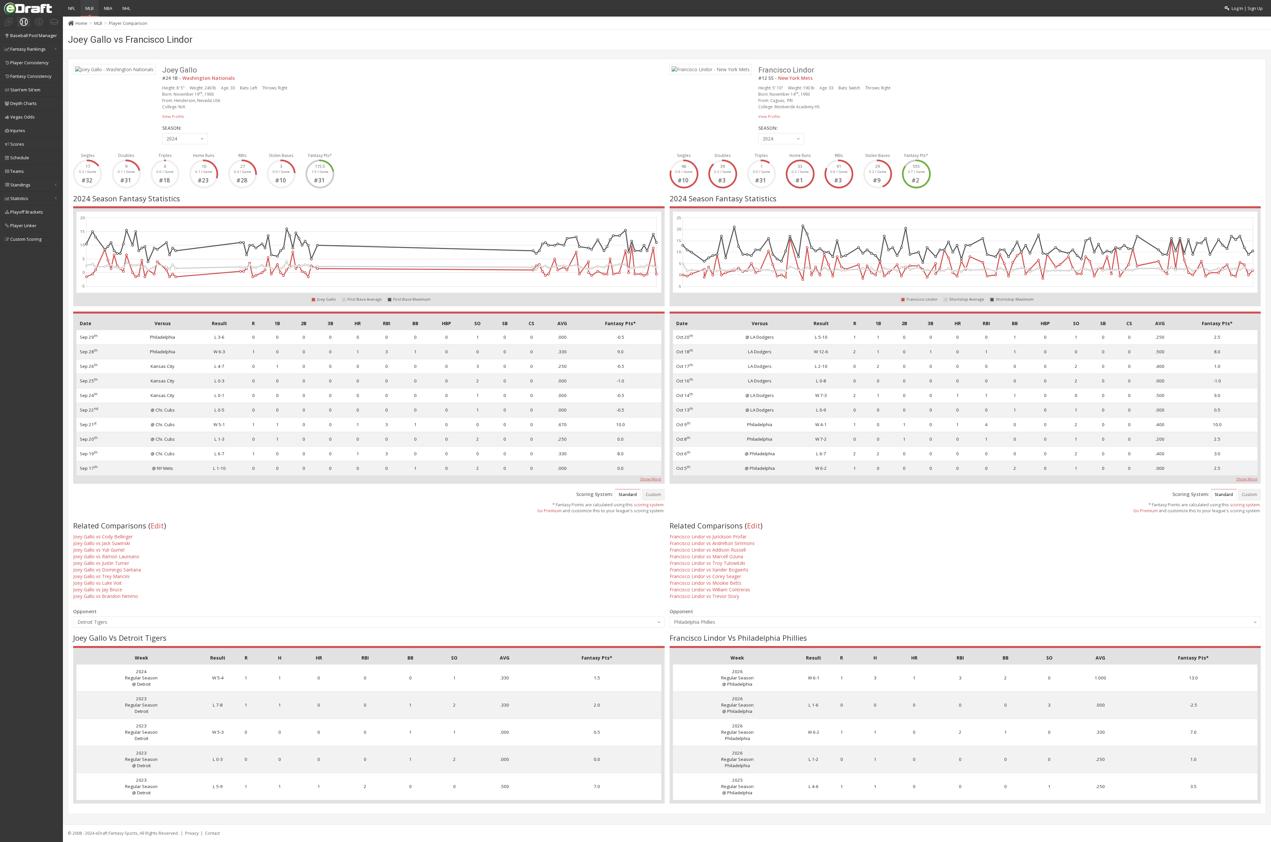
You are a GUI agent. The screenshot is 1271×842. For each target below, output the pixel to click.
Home (81, 23)
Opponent (85, 611)
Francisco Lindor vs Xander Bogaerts (709, 570)
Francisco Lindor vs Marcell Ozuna (706, 556)
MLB (89, 8)
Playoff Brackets (26, 212)
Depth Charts (23, 103)
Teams (17, 171)
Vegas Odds (22, 117)
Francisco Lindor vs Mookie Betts (705, 583)
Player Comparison (128, 23)
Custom (653, 494)
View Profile (173, 116)
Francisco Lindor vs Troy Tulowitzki (707, 563)
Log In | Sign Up (1246, 8)
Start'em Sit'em (25, 90)
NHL (126, 8)
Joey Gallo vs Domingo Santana (107, 570)
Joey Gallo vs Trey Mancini (101, 576)
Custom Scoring (25, 239)
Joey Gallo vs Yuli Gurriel (98, 550)
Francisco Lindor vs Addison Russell (708, 550)
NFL (71, 8)
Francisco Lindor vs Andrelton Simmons (712, 543)
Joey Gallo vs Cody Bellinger (103, 536)
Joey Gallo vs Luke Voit (97, 583)
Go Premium (549, 511)
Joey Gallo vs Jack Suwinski (101, 543)
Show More (650, 478)
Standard (628, 494)
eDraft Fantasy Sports (116, 833)
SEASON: (172, 128)
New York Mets (795, 78)
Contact (212, 833)
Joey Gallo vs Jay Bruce (97, 589)
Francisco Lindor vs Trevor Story (704, 596)
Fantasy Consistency (31, 76)
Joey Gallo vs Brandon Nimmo (105, 596)
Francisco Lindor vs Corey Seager (705, 576)
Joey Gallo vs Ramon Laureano (106, 556)
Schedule (19, 158)
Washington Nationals (208, 78)
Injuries (17, 130)
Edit (157, 525)
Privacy (192, 833)
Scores (17, 144)
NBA (108, 8)
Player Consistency (29, 63)
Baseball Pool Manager (33, 35)
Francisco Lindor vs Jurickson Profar (708, 536)
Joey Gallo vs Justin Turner (101, 563)
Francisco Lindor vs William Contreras (710, 589)
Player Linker (23, 225)
